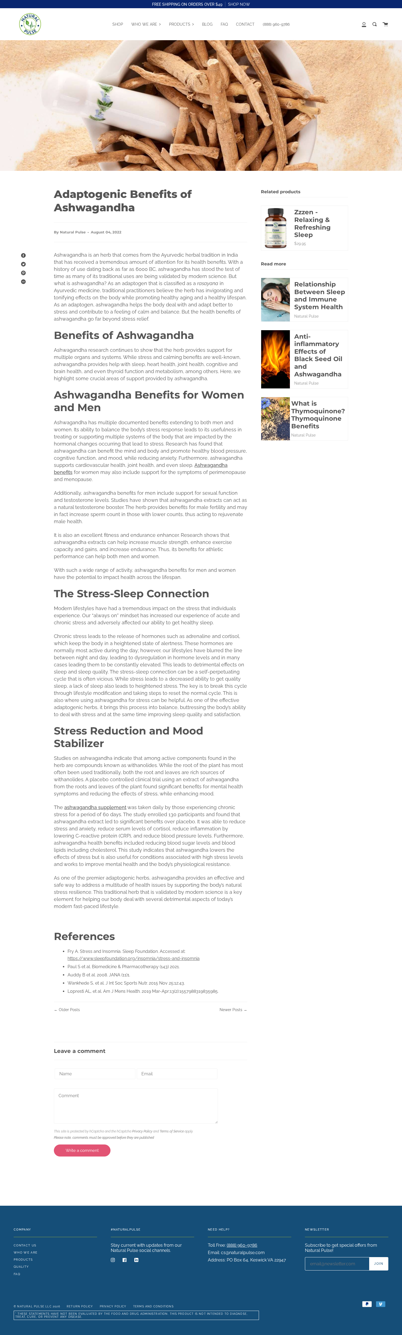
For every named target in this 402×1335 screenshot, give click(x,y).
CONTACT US (25, 1245)
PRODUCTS (23, 1259)
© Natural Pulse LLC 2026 (37, 1306)
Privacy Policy (142, 1131)
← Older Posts (67, 1010)
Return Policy (80, 1306)
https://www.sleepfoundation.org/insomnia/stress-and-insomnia (134, 958)
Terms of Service (172, 1131)
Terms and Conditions (153, 1306)
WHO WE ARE (25, 1252)
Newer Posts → (233, 1010)
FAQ (17, 1274)
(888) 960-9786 (242, 1245)
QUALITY (21, 1266)
